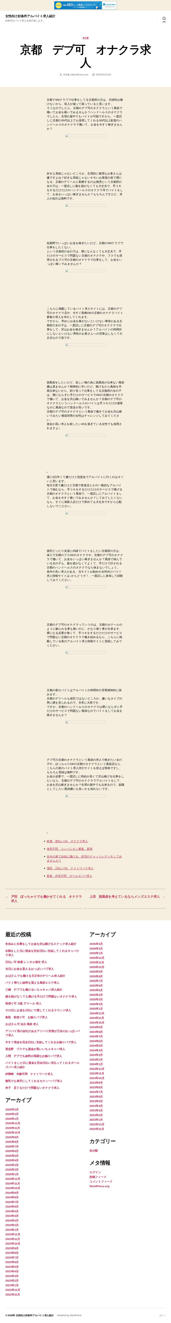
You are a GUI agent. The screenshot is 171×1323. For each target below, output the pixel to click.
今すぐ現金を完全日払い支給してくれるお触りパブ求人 (40, 1042)
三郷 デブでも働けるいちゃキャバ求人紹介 (33, 989)
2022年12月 (12, 1289)
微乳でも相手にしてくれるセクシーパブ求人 (34, 1080)
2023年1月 (12, 1285)
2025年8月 (12, 1141)
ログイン (95, 1172)
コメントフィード (101, 1181)
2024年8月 (12, 1197)
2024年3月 (12, 1220)
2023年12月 (12, 1234)
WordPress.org (99, 1186)
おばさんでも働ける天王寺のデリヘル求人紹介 (35, 975)
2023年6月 (12, 1262)
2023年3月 (12, 1276)
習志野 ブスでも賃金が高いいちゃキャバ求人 (35, 1049)
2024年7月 (12, 1202)
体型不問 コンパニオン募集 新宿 (69, 849)
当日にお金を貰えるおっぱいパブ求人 (29, 968)
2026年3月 (12, 1109)
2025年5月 (12, 1155)
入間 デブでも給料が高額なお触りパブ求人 (33, 1055)
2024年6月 (12, 1206)
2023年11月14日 (103, 74)
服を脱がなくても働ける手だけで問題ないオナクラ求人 (41, 996)
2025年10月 (12, 1132)
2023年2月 (12, 1280)
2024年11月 (12, 1183)
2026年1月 (12, 1118)
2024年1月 (12, 1229)
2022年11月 (12, 1294)
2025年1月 (12, 1174)
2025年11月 (12, 1127)
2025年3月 (12, 1165)
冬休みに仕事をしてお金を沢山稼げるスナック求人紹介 (40, 943)
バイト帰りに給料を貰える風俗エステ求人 (32, 982)
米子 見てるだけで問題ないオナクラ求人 (32, 1087)
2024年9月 (12, 1192)
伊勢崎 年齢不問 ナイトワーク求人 (29, 1073)
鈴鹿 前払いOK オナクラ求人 (67, 841)
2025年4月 (12, 1160)
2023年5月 (12, 1266)
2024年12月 (12, 1178)
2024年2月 (12, 1225)
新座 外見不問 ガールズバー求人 (69, 876)
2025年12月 (12, 1123)
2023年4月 (12, 1271)
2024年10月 (12, 1188)
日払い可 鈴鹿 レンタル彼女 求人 (26, 961)
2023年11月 (12, 1239)
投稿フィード (98, 1176)
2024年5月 (12, 1211)
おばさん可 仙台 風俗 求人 (22, 1024)
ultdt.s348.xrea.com (79, 74)
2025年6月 (12, 1151)
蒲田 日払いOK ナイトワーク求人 (70, 868)
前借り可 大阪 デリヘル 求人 (23, 1003)
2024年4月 (12, 1215)
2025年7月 (12, 1146)
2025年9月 (12, 1137)
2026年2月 (12, 1114)
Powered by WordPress (69, 1315)
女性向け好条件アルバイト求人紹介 (30, 16)
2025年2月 (12, 1169)
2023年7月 (12, 1257)
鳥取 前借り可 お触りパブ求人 (26, 1017)
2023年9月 (12, 1248)
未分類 (85, 38)
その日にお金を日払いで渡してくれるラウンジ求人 (38, 1010)
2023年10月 (12, 1243)
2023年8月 (12, 1252)
